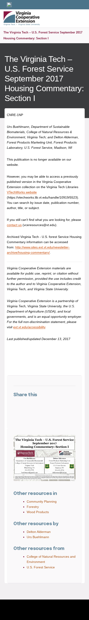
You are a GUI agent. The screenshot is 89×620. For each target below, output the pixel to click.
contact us (14, 225)
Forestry (33, 507)
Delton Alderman (39, 532)
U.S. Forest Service (41, 567)
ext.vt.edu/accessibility (29, 327)
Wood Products (38, 512)
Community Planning (42, 501)
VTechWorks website (22, 192)
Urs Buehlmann (38, 537)
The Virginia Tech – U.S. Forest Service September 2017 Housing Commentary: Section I (42, 35)
